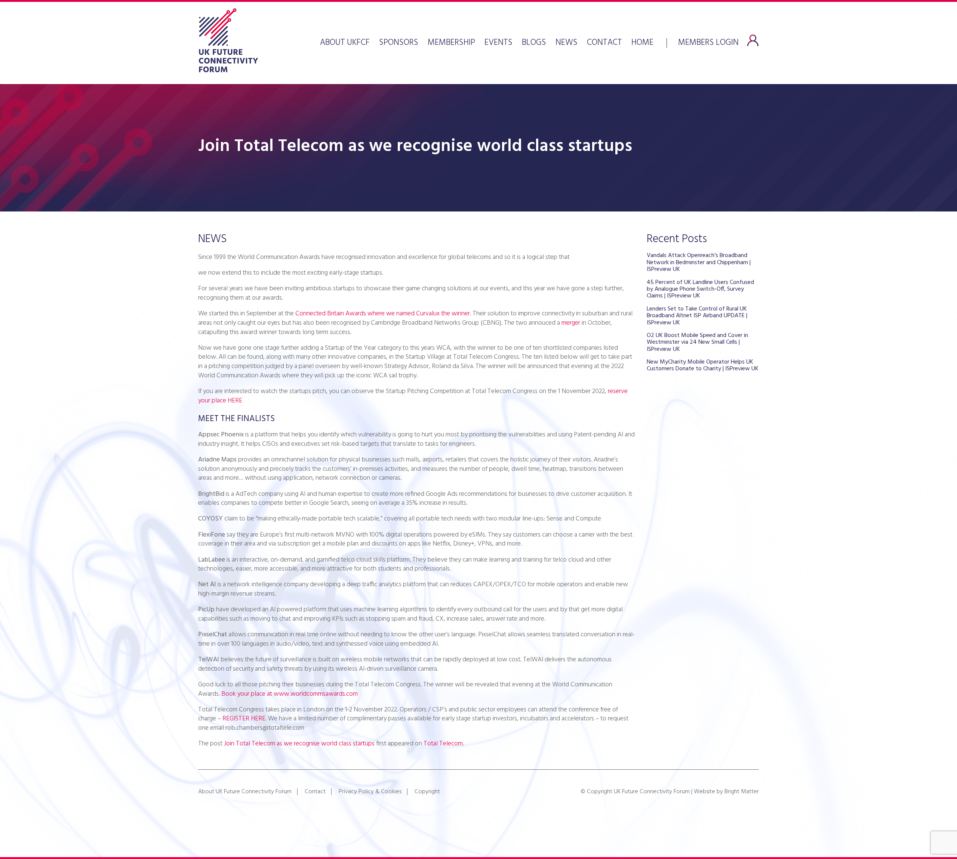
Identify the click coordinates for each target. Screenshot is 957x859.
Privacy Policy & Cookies (370, 792)
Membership (451, 43)
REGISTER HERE (243, 718)
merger (570, 323)
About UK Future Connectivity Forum (245, 792)
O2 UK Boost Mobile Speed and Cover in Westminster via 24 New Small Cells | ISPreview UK (697, 342)
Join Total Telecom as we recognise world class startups (299, 743)
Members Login (708, 42)
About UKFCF (345, 43)
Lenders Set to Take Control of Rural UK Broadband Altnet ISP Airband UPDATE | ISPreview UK (697, 316)
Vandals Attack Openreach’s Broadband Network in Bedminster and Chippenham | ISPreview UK (699, 262)
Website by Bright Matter (726, 792)
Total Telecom (443, 743)
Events (498, 43)
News (567, 43)
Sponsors (398, 43)
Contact (604, 43)
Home (642, 43)
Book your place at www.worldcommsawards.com (289, 694)
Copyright (427, 792)
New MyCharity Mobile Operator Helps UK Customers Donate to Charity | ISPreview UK (702, 365)
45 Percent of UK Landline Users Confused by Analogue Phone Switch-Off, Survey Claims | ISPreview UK (700, 289)
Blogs (534, 43)
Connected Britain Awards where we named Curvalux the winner (382, 313)
